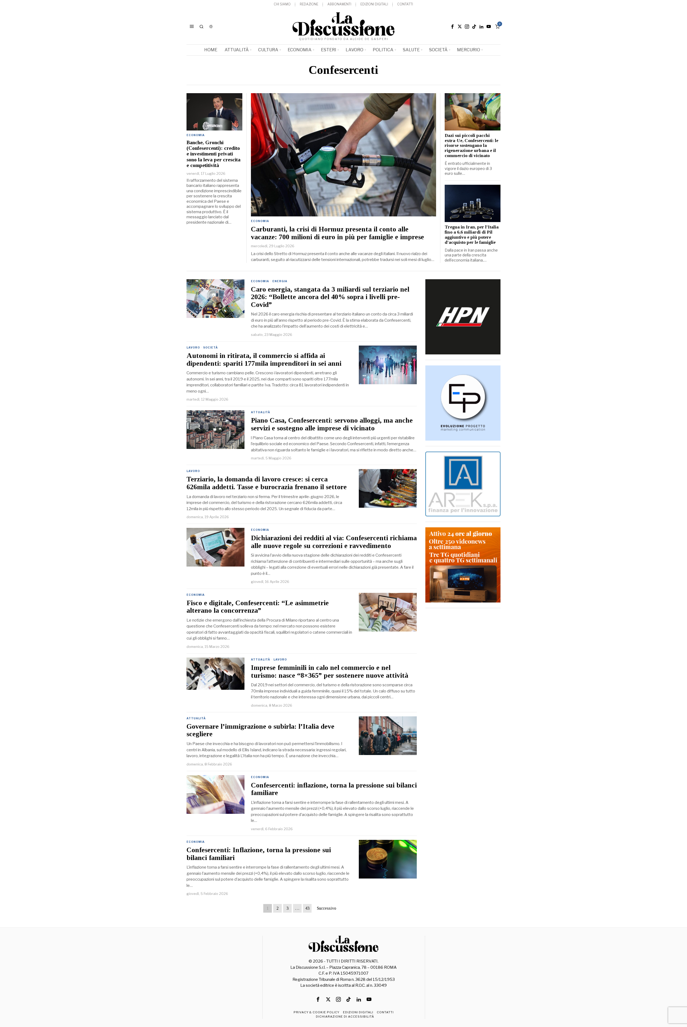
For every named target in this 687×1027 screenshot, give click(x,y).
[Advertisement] (462, 694)
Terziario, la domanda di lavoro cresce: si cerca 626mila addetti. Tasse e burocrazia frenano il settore (267, 483)
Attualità (260, 412)
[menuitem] (282, 4)
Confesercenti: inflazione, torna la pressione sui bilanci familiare (334, 789)
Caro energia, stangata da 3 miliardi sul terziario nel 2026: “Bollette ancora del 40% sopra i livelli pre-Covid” (330, 297)
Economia (260, 221)
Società (210, 347)
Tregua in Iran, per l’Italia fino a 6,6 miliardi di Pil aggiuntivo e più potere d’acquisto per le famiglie (472, 235)
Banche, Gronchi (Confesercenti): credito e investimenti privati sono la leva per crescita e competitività (213, 154)
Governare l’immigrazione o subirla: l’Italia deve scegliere (260, 730)
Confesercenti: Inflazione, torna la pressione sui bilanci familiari (259, 854)
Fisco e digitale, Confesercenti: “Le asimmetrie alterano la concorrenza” (258, 607)
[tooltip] (452, 26)
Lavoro (193, 347)
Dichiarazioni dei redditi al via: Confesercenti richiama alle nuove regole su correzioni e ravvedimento (334, 542)
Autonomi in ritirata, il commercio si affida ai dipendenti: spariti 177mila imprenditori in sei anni (264, 359)
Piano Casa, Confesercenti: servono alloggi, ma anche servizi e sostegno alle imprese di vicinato (332, 424)
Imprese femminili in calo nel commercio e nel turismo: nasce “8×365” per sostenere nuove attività (329, 671)
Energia (279, 281)
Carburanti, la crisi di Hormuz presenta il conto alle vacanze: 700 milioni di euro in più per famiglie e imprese (337, 233)
